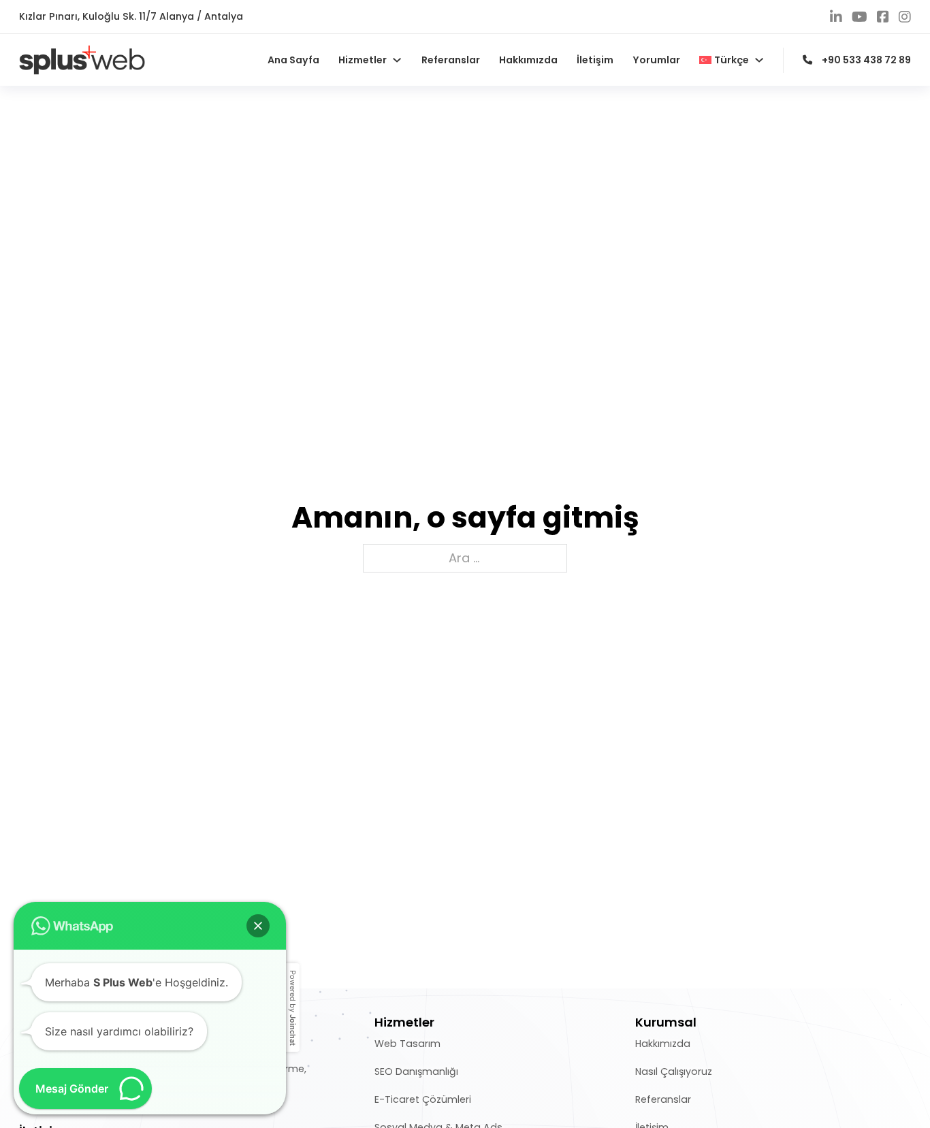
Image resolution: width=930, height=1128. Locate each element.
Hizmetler (362, 60)
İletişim (595, 60)
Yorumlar (656, 60)
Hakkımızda (528, 60)
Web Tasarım (407, 1043)
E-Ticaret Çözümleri (422, 1099)
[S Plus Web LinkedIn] (836, 17)
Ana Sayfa (293, 60)
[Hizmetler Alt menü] (397, 60)
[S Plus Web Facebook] (883, 17)
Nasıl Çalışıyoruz (673, 1071)
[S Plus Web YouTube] (859, 17)
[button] (258, 925)
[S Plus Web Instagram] (905, 17)
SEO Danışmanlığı (416, 1071)
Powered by (293, 1008)
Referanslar (450, 60)
